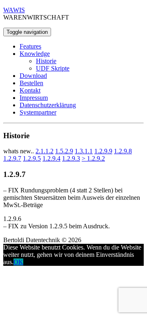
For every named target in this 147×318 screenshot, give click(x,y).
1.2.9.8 (123, 151)
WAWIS (14, 10)
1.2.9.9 (103, 151)
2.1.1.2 (44, 151)
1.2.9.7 (12, 158)
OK (18, 261)
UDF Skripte (52, 68)
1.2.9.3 (71, 158)
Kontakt (30, 90)
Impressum (34, 97)
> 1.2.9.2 (93, 158)
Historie (46, 60)
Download (33, 75)
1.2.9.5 (32, 158)
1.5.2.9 (64, 151)
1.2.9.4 (51, 158)
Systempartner (38, 112)
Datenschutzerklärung (48, 105)
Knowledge (35, 53)
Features (30, 46)
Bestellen (31, 83)
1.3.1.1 (84, 151)
